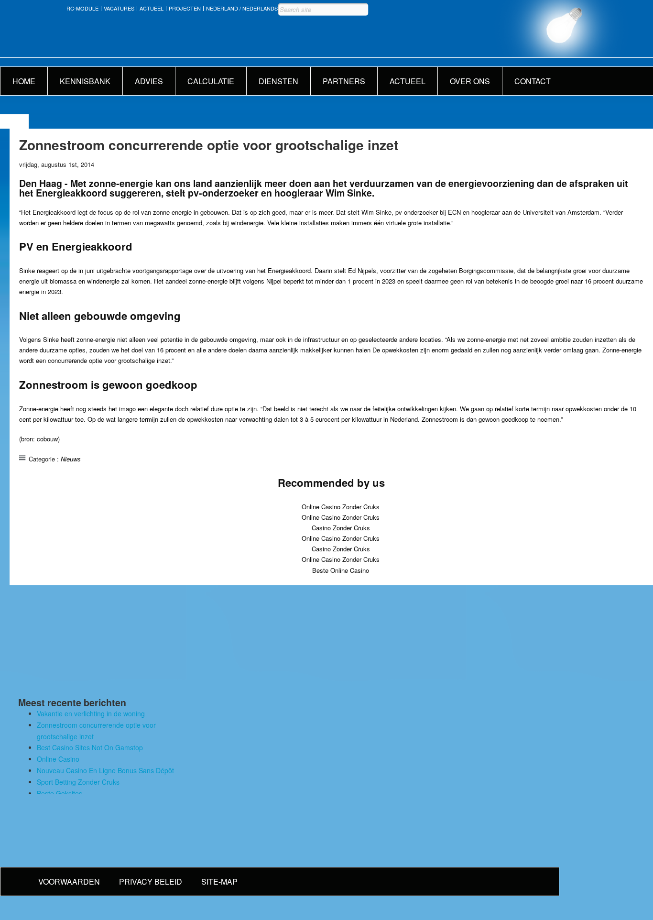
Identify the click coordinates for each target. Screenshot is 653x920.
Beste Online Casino (340, 570)
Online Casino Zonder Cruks (341, 506)
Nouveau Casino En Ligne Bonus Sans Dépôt (105, 770)
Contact (532, 81)
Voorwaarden (69, 881)
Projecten (185, 8)
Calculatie (210, 81)
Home (23, 81)
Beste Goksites (59, 793)
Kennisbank (85, 81)
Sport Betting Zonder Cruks (78, 782)
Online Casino (58, 759)
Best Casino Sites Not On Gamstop (90, 747)
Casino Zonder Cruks (341, 527)
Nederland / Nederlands (242, 8)
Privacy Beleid (150, 881)
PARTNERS (344, 81)
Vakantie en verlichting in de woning (91, 713)
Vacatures (119, 8)
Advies (149, 81)
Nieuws (71, 458)
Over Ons (470, 81)
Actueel (151, 8)
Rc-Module (82, 8)
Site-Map (219, 881)
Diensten (278, 81)
